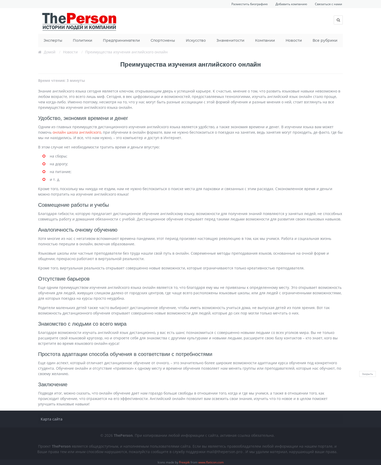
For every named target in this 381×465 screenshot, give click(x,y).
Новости (294, 40)
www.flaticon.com (211, 462)
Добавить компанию (291, 4)
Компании (265, 40)
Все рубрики (325, 40)
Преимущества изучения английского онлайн (126, 51)
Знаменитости (230, 40)
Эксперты (53, 40)
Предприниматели (121, 40)
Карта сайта (51, 419)
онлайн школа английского (77, 132)
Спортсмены (163, 40)
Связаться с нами (328, 4)
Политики (82, 40)
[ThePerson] (79, 21)
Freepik (184, 462)
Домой (49, 51)
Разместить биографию (249, 4)
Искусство (196, 40)
